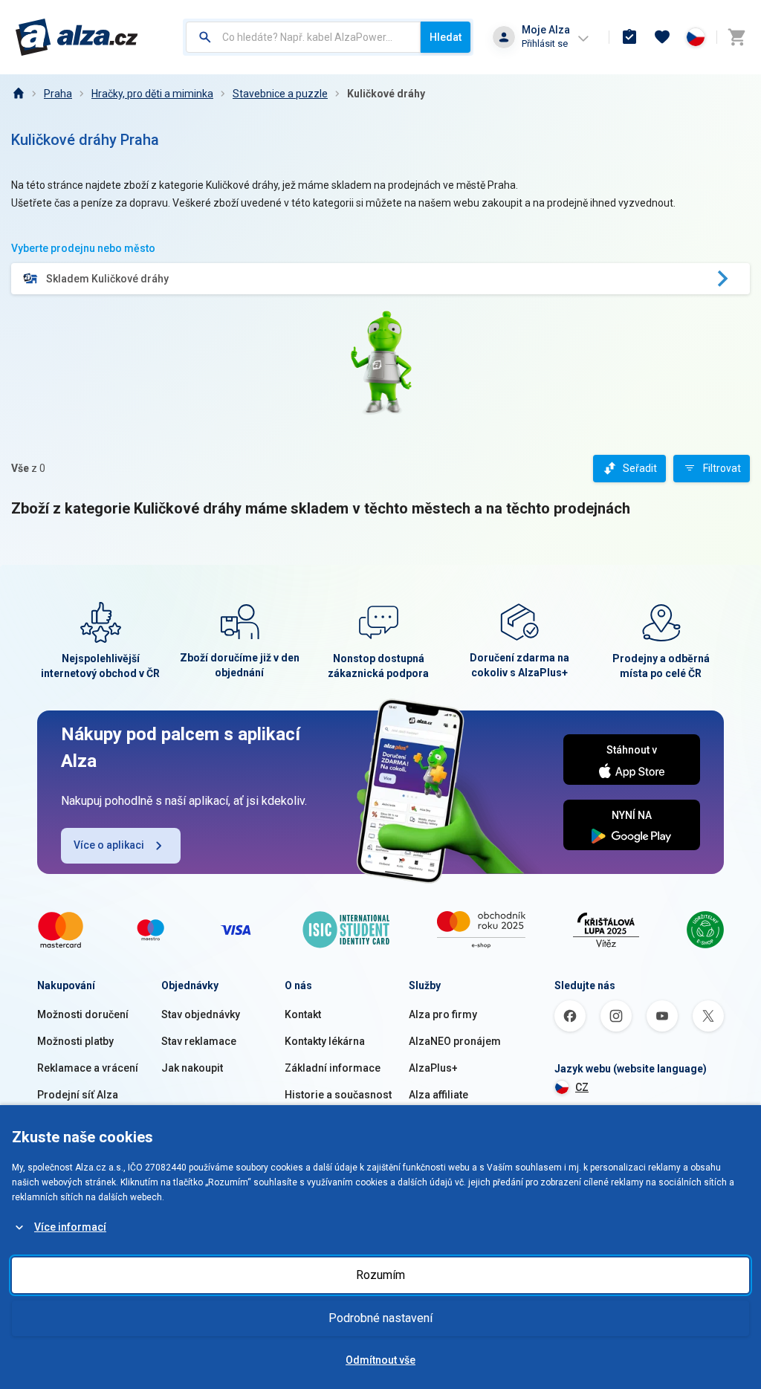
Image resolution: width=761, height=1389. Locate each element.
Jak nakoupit (192, 1068)
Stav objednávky (200, 1014)
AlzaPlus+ (433, 1068)
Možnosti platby (75, 1041)
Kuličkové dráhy (386, 94)
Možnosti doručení (83, 1014)
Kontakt (303, 1014)
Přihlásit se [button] (545, 43)
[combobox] (303, 37)
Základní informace (332, 1068)
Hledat (446, 37)
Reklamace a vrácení (87, 1068)
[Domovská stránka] (18, 93)
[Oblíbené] (662, 37)
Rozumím (380, 1275)
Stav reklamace (198, 1041)
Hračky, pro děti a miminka (152, 94)
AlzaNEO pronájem (455, 1041)
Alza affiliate (438, 1095)
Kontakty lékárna (325, 1041)
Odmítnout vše (380, 1360)
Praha (58, 94)
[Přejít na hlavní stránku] (77, 37)
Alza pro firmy (443, 1014)
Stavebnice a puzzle (280, 94)
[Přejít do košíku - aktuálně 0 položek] (736, 37)
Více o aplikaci (109, 845)
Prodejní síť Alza (77, 1095)
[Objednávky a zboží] (629, 37)
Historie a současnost (338, 1095)
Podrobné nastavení (380, 1318)
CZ (582, 1087)
